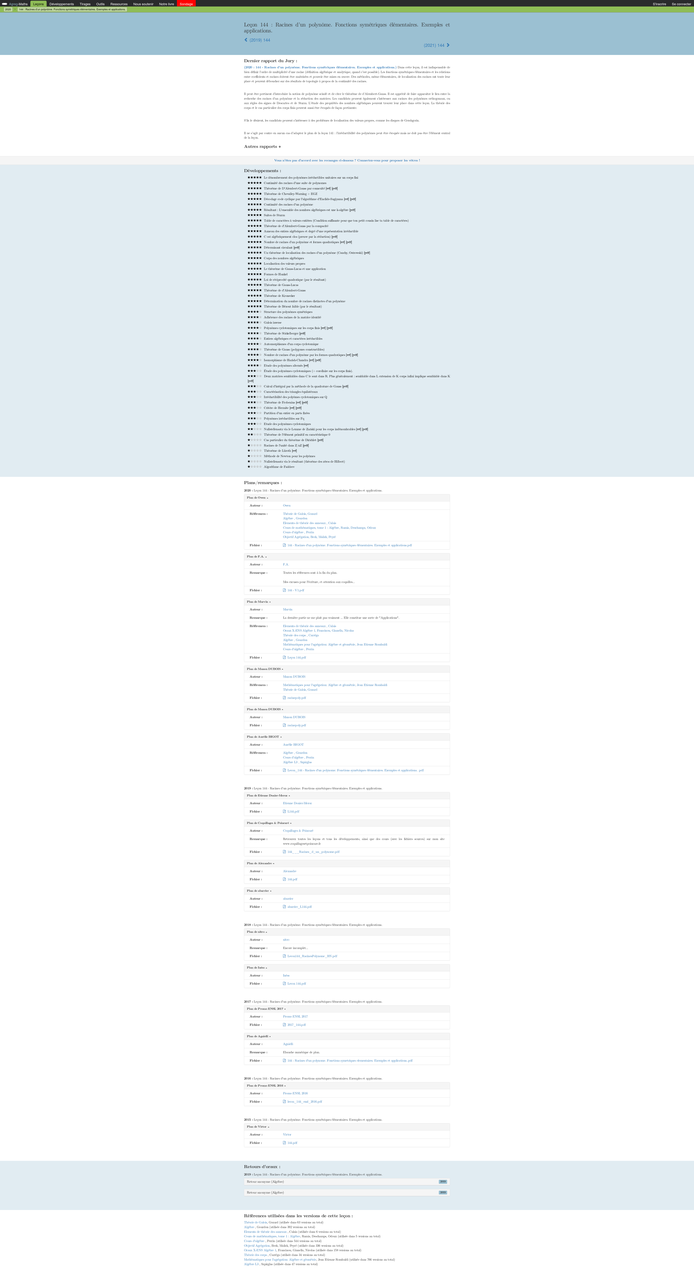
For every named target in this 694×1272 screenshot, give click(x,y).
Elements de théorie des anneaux (266, 1232)
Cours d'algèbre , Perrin (298, 532)
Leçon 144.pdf (296, 657)
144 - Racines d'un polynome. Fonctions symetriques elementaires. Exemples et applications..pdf (349, 1061)
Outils (100, 3)
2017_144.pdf (295, 1025)
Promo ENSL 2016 (295, 1093)
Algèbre (249, 1227)
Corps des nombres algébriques (283, 258)
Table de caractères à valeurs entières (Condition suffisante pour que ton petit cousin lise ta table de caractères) (336, 221)
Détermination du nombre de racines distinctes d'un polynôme (304, 301)
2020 (8, 9)
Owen (286, 505)
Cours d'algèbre (254, 1241)
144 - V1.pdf (295, 590)
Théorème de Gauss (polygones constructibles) (294, 349)
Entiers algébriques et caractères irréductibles (292, 339)
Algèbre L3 (251, 1264)
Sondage (186, 3)
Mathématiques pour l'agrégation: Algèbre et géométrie (280, 1260)
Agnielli (288, 1044)
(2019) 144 (259, 40)
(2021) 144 (435, 44)
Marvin (287, 609)
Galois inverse (272, 322)
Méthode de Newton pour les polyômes (289, 456)
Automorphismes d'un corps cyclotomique (291, 344)
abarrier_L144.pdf (299, 907)
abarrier (288, 899)
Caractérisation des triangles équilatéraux (290, 392)
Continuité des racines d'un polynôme (288, 204)
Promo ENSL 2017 (295, 1016)
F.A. (286, 564)
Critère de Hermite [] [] (282, 408)
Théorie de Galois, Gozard (300, 514)
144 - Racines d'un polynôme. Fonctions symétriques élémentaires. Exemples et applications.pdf (349, 545)
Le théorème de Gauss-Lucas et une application (294, 269)
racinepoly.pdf (296, 698)
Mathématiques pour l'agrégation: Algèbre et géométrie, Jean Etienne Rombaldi (335, 644)
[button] (347, 497)
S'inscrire (659, 3)
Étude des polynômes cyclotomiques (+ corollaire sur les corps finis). (308, 371)
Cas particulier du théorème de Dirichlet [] (293, 440)
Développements (62, 3)
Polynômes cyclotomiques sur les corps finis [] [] (298, 328)
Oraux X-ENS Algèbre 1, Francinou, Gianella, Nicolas (318, 630)
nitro (286, 940)
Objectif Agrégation (257, 1246)
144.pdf (291, 879)
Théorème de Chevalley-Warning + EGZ (290, 194)
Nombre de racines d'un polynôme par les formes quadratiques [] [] (310, 355)
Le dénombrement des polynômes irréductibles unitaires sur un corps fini (310, 177)
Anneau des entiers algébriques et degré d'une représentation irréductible (310, 231)
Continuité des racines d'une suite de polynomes (294, 183)
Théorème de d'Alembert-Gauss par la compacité (295, 226)
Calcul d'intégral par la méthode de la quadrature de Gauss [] (305, 386)
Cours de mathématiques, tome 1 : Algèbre (272, 1236)
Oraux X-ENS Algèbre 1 (260, 1250)
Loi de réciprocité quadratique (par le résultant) (294, 280)
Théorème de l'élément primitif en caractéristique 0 (296, 435)
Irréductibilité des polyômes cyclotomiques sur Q (295, 397)
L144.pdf (292, 811)
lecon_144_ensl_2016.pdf (304, 1102)
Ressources (119, 3)
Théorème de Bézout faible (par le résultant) (292, 306)
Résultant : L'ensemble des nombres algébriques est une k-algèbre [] (309, 210)
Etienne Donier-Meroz (297, 803)
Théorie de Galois (255, 1222)
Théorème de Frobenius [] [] (285, 402)
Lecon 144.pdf (296, 983)
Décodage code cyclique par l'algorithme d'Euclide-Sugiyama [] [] (309, 199)
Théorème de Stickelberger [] (284, 333)
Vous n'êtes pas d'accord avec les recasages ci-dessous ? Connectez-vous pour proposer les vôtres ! (347, 160)
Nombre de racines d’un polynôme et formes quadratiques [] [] (307, 242)
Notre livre (166, 3)
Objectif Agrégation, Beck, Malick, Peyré (309, 537)
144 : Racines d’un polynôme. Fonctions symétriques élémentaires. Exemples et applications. (72, 9)
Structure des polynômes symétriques (287, 312)
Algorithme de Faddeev (279, 467)
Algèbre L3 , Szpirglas (297, 762)
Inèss (286, 975)
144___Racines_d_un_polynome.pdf (312, 852)
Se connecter (681, 3)
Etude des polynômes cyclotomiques (287, 424)
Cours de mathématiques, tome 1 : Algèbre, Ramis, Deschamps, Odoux (329, 528)
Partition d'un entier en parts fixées (286, 413)
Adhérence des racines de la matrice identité (292, 317)
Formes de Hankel (275, 274)
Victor (287, 1134)
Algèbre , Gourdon (295, 518)
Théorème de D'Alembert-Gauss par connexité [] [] (300, 188)
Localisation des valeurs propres (284, 264)
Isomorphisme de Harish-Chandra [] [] (292, 360)
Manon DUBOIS (294, 677)
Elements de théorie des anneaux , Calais (309, 523)
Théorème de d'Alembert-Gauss (284, 290)
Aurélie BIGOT (293, 745)
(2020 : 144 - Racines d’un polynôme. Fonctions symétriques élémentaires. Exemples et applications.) (320, 67)
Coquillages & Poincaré (298, 831)
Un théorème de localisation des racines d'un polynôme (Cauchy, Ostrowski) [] (316, 253)
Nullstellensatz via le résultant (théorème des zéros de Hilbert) (304, 461)
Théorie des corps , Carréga (301, 635)
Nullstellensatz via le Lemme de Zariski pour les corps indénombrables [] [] (315, 429)
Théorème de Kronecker (279, 296)
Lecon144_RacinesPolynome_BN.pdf (311, 956)
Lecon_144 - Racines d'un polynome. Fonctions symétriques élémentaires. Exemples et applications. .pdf (354, 770)
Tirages (85, 3)
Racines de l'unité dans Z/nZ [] (286, 445)
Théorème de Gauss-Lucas (280, 285)
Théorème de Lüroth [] (280, 451)
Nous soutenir (143, 3)
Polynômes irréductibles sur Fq (283, 418)
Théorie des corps (256, 1255)
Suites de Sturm (274, 215)
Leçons (38, 3)
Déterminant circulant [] (281, 247)
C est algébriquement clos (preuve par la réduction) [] (300, 237)
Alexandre (289, 871)
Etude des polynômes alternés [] (286, 365)
